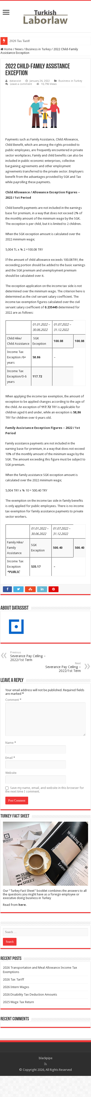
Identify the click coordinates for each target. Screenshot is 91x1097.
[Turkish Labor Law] (46, 15)
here (22, 905)
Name (10, 743)
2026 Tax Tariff (19, 41)
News (19, 49)
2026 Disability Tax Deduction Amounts (30, 994)
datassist (15, 80)
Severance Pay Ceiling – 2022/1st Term (28, 656)
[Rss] (45, 1064)
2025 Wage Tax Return (18, 1002)
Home (7, 49)
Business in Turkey (38, 49)
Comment (13, 700)
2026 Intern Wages (16, 987)
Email (10, 758)
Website (11, 773)
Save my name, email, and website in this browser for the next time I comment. (44, 789)
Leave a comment (21, 84)
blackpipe (45, 1058)
